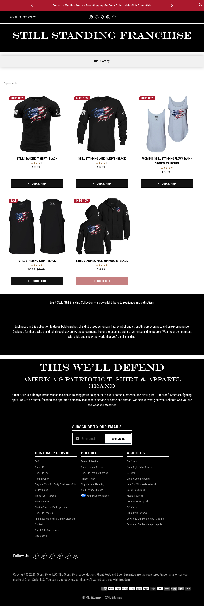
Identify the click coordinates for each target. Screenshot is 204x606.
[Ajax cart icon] (114, 17)
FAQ (37, 461)
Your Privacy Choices (92, 489)
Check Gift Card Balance (47, 530)
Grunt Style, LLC (47, 574)
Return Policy (42, 478)
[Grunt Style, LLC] (25, 17)
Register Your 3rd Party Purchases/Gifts (55, 484)
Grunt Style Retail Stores (139, 467)
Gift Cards (132, 507)
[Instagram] (52, 556)
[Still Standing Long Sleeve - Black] (102, 124)
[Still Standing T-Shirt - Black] (37, 124)
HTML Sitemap (91, 597)
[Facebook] (36, 556)
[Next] (172, 5)
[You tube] (75, 556)
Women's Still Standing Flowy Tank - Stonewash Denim (167, 161)
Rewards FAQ (42, 472)
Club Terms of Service (92, 467)
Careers (131, 472)
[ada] (90, 17)
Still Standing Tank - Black (37, 261)
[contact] (96, 17)
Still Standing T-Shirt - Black (37, 158)
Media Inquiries (135, 495)
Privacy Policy (88, 478)
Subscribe (118, 438)
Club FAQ (40, 467)
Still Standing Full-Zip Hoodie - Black (102, 261)
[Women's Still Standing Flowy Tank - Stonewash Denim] (167, 124)
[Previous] (32, 5)
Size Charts (41, 535)
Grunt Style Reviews (137, 512)
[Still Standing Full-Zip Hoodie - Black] (102, 226)
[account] (108, 17)
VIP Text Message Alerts (139, 501)
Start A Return (42, 501)
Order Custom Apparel (138, 478)
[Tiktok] (68, 556)
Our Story (132, 461)
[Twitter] (44, 556)
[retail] (102, 17)
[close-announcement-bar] (199, 5)
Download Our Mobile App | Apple (144, 524)
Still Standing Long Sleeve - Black (102, 158)
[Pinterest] (60, 556)
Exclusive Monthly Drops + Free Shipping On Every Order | (102, 5)
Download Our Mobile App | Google (145, 518)
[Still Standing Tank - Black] (37, 226)
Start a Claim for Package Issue (51, 507)
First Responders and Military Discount (55, 518)
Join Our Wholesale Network (141, 484)
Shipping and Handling (92, 484)
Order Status (41, 489)
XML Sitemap (113, 597)
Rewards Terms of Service (94, 472)
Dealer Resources (136, 489)
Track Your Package (45, 495)
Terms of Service (89, 461)
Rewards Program (44, 512)
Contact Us (41, 524)
